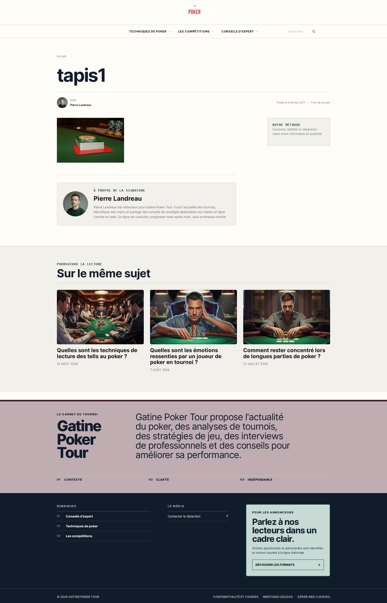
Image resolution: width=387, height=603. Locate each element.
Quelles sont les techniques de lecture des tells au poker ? (97, 353)
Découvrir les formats (288, 564)
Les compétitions (194, 31)
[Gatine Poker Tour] (193, 12)
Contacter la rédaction (198, 516)
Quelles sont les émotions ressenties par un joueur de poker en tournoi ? (185, 356)
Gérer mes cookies (313, 597)
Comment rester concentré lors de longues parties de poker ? (284, 353)
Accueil (61, 56)
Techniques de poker (148, 31)
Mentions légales (278, 597)
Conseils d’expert (237, 31)
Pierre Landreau (118, 198)
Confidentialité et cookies (235, 597)
